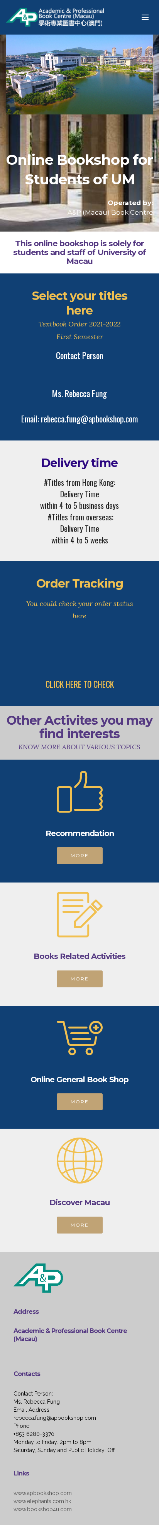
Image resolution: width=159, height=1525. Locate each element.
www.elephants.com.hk (42, 1501)
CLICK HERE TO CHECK (80, 684)
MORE (80, 855)
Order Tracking (79, 583)
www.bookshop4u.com (43, 1509)
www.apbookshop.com (43, 1493)
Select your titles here (79, 303)
